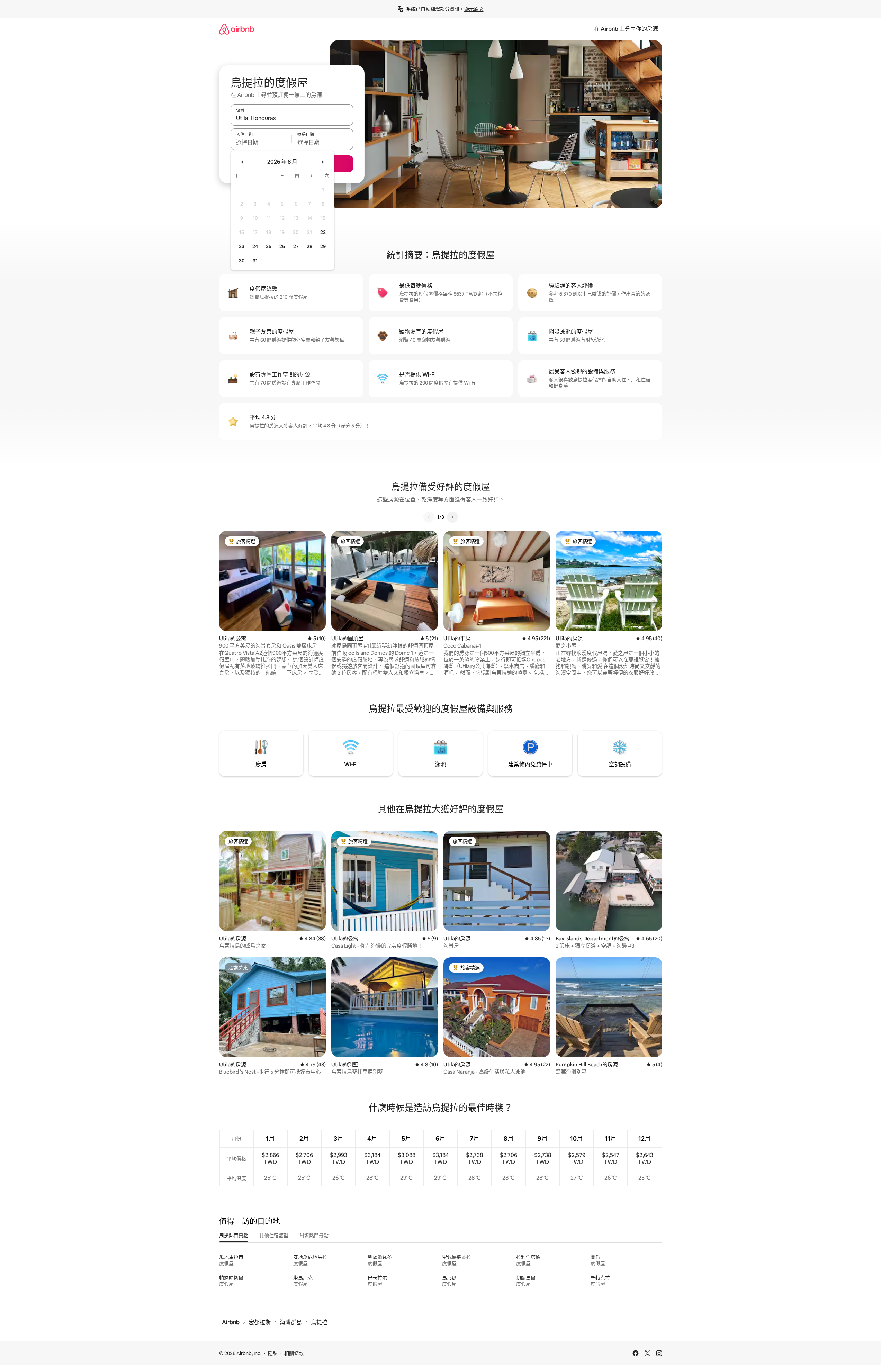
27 (296, 246)
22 (323, 232)
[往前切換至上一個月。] (243, 162)
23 (241, 246)
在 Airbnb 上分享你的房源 (626, 29)
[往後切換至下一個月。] (322, 162)
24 (255, 246)
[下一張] (452, 517)
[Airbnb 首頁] (236, 29)
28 (309, 246)
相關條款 (294, 1353)
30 (242, 260)
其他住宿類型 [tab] (273, 1235)
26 (282, 246)
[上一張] (428, 517)
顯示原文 (474, 9)
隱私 (273, 1353)
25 (268, 246)
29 (323, 246)
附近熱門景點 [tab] (314, 1235)
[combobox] (292, 118)
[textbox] (261, 142)
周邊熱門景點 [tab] (233, 1235)
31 (255, 260)
